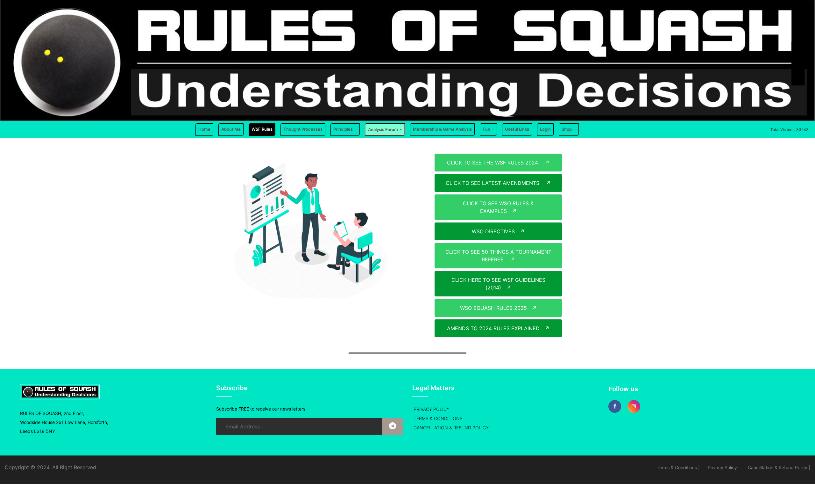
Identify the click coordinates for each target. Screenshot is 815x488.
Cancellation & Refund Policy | (779, 467)
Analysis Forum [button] (383, 129)
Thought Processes (302, 129)
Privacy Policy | (724, 467)
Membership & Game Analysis (442, 129)
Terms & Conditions (438, 418)
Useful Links (517, 129)
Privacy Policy (432, 409)
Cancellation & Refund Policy (451, 427)
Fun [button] (487, 129)
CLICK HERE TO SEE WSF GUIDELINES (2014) (498, 284)
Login (545, 129)
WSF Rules (262, 129)
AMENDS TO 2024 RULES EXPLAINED (498, 328)
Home (205, 129)
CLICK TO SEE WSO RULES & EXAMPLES (498, 207)
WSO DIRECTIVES (498, 231)
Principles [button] (343, 129)
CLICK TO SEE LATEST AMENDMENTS (498, 183)
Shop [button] (567, 129)
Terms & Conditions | (678, 467)
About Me (231, 129)
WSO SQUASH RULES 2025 (498, 308)
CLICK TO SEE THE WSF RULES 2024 (498, 162)
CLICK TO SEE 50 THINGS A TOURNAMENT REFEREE (498, 256)
